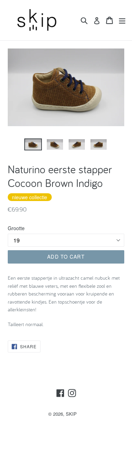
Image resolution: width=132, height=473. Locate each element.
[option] (33, 145)
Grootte (16, 228)
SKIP (71, 413)
